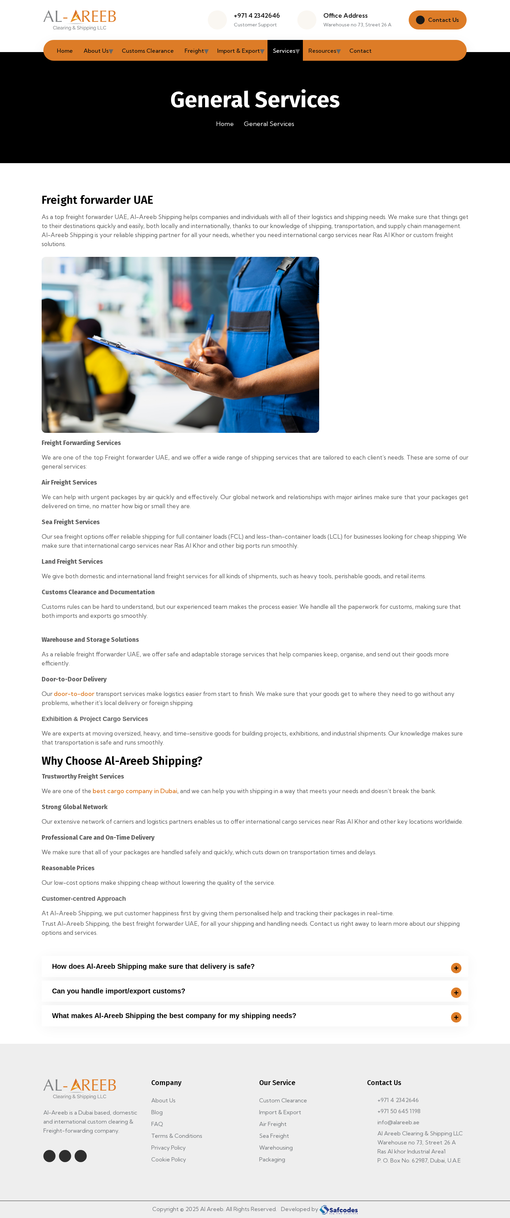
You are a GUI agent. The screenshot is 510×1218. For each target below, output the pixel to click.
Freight (194, 50)
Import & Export (238, 50)
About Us (96, 50)
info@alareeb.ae (398, 1122)
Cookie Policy (168, 1159)
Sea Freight (274, 1135)
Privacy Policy (168, 1147)
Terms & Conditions (176, 1135)
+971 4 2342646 (257, 15)
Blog (157, 1112)
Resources (322, 50)
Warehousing (276, 1147)
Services (284, 50)
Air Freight (273, 1123)
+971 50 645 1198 (398, 1111)
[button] (255, 966)
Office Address (345, 15)
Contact (360, 50)
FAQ (157, 1123)
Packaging (272, 1159)
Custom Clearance (283, 1100)
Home (65, 50)
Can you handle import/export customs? (118, 991)
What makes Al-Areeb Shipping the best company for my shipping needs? (174, 1015)
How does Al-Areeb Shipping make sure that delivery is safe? (153, 966)
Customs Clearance (148, 50)
